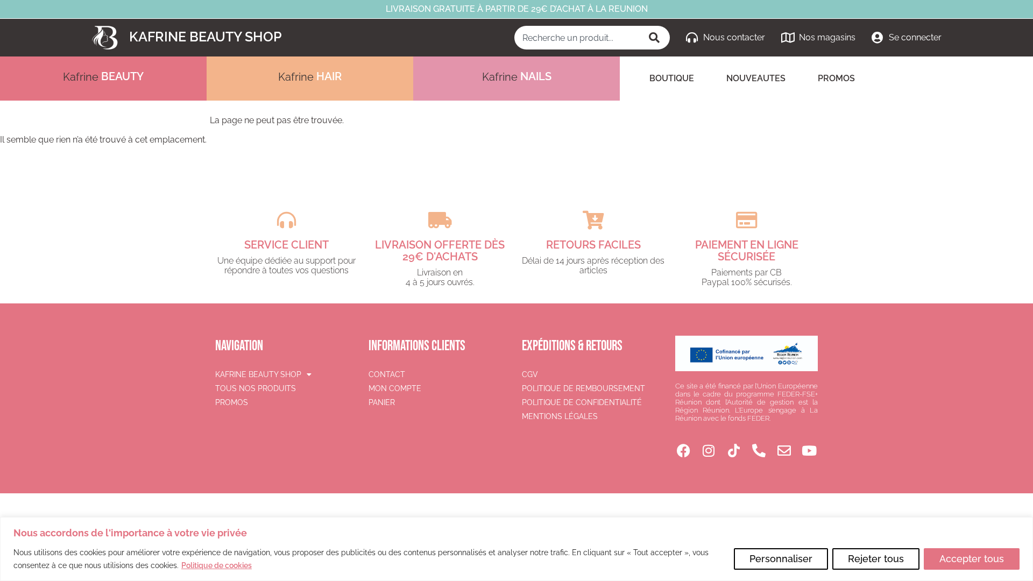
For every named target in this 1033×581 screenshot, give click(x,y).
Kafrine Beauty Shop (205, 37)
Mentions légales (560, 416)
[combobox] (577, 37)
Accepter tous (971, 558)
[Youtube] (809, 450)
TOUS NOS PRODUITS (255, 388)
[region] (516, 549)
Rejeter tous (876, 558)
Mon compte (395, 388)
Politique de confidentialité (582, 402)
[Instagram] (708, 450)
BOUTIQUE (671, 78)
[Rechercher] (655, 37)
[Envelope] (784, 450)
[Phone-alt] (758, 450)
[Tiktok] (734, 450)
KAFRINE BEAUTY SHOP (258, 374)
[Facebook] (683, 450)
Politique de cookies (216, 565)
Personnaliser (780, 558)
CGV (530, 374)
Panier (382, 402)
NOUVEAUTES (756, 78)
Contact (387, 374)
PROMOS (836, 78)
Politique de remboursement (583, 388)
